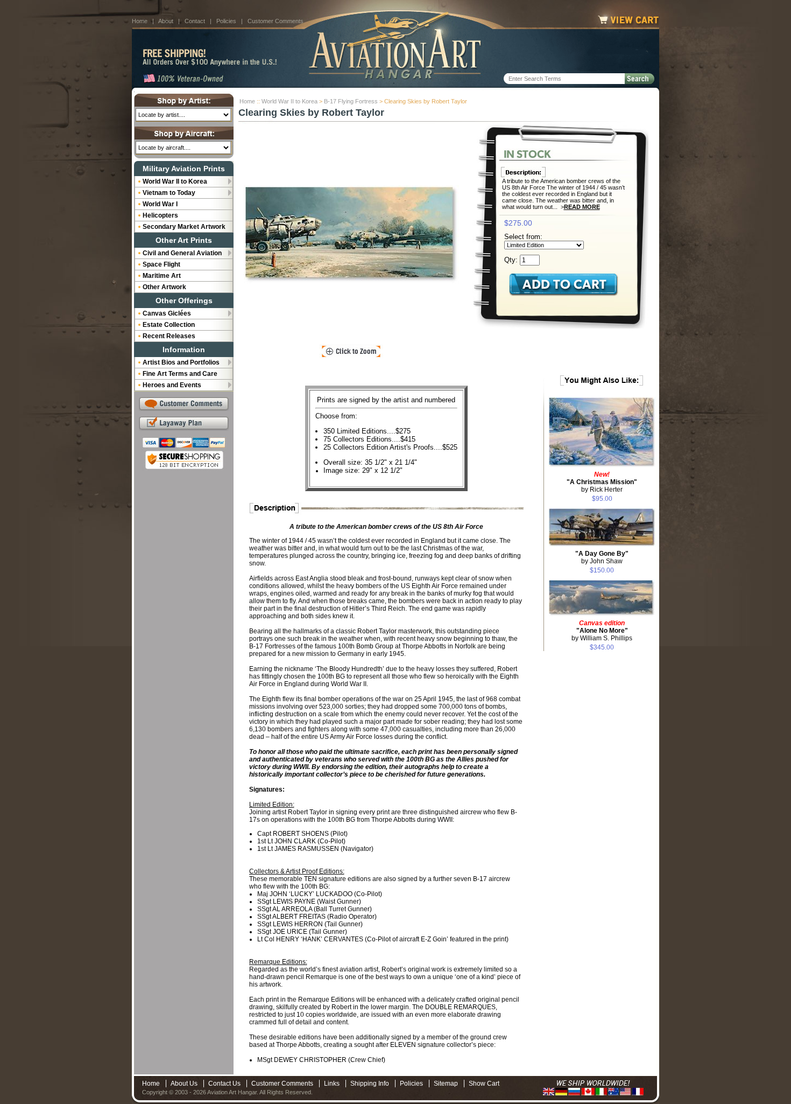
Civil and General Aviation (182, 253)
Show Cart (484, 1083)
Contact (195, 21)
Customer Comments (275, 21)
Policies (226, 21)
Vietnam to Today (169, 193)
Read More (582, 207)
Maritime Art (162, 276)
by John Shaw (601, 557)
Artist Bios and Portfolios (181, 362)
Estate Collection (169, 325)
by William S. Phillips (601, 630)
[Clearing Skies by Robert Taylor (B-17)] (351, 234)
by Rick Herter (602, 482)
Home (139, 21)
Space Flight (161, 264)
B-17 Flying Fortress (351, 101)
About (165, 21)
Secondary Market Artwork (184, 226)
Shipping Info (369, 1083)
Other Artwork (164, 287)
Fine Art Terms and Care (180, 374)
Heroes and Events (172, 385)
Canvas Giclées (167, 313)
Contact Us (224, 1083)
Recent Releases (169, 336)
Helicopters (160, 215)
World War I (160, 204)
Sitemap (446, 1083)
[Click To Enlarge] (351, 352)
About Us (184, 1083)
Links (332, 1083)
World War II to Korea (289, 101)
